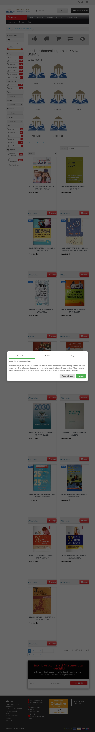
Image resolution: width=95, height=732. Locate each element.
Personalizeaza (67, 376)
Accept (81, 376)
